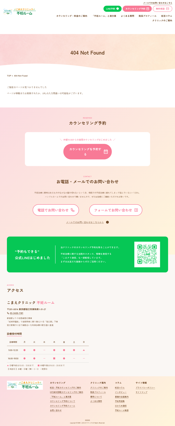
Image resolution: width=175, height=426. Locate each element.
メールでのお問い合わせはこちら (157, 2)
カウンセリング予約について (62, 401)
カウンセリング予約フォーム (62, 405)
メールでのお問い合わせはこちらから (85, 222)
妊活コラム (166, 15)
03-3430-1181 (16, 313)
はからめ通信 (121, 405)
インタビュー (121, 392)
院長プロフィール (147, 15)
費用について (96, 396)
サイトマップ (141, 392)
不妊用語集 (120, 401)
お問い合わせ (56, 410)
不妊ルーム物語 (122, 410)
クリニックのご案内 (162, 20)
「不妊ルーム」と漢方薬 (104, 15)
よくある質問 (127, 15)
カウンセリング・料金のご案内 (71, 15)
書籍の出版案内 (122, 396)
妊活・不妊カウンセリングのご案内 (65, 387)
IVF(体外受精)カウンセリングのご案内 (66, 392)
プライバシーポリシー (145, 387)
